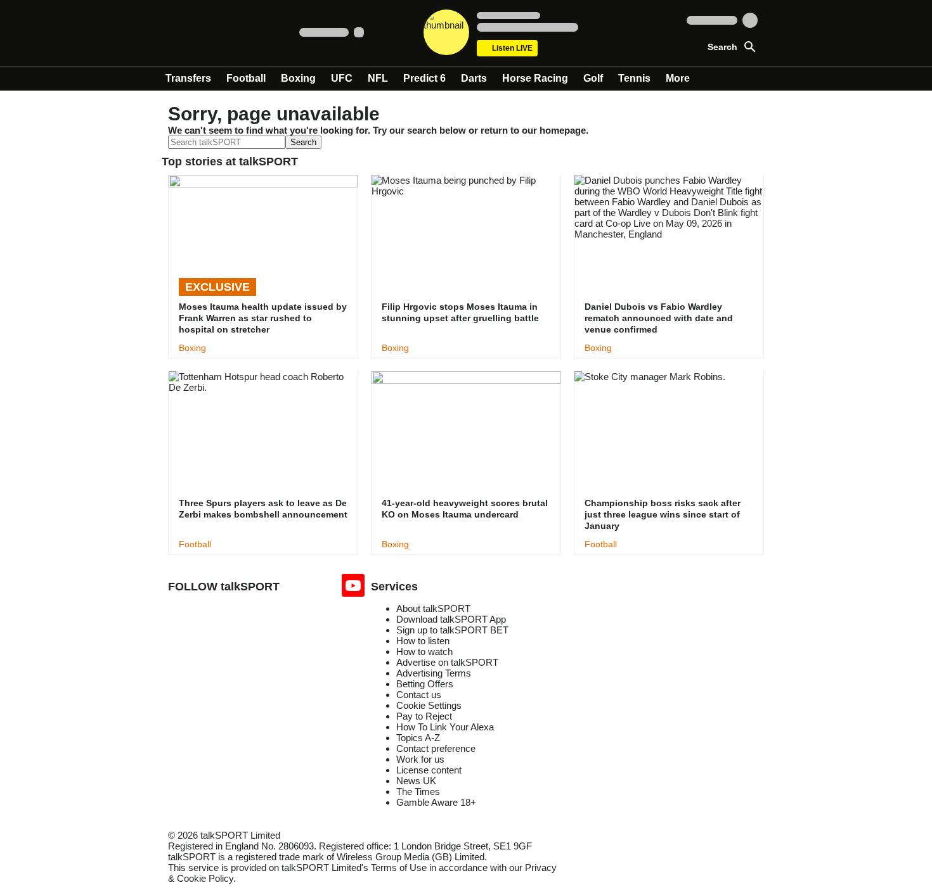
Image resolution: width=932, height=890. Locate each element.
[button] (720, 45)
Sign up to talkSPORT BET (452, 630)
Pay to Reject (424, 716)
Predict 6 (424, 78)
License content (429, 770)
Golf (593, 78)
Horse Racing (535, 78)
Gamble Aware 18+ (436, 802)
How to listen (423, 640)
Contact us (418, 694)
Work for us (420, 759)
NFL (378, 78)
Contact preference (436, 748)
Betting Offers (424, 683)
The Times (418, 791)
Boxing (298, 78)
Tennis (634, 78)
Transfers (188, 78)
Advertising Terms (433, 673)
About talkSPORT (433, 608)
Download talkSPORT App (451, 619)
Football (246, 78)
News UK (416, 780)
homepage (563, 130)
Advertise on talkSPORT (447, 662)
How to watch (424, 651)
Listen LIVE (512, 48)
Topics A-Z (418, 737)
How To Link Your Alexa (445, 727)
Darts (474, 78)
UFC (342, 78)
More (678, 78)
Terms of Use (399, 867)
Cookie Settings (429, 705)
